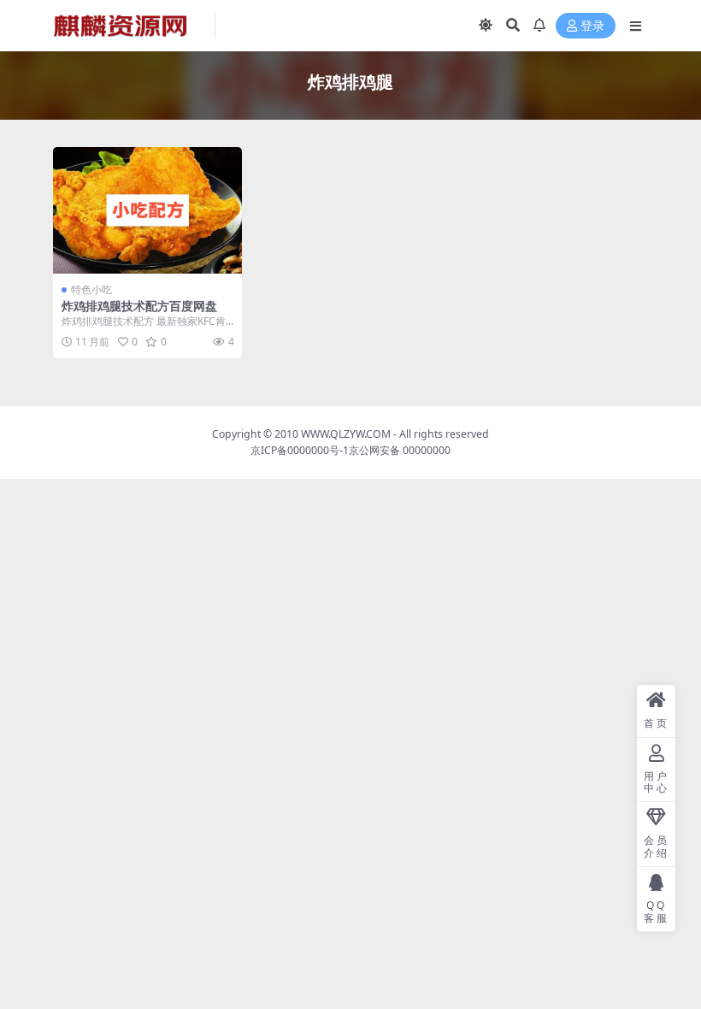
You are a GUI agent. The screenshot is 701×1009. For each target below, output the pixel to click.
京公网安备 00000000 (400, 450)
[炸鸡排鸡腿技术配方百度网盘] (147, 210)
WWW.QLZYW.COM (346, 434)
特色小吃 (91, 289)
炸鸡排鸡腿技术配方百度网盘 (139, 306)
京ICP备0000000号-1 (299, 450)
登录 (592, 26)
